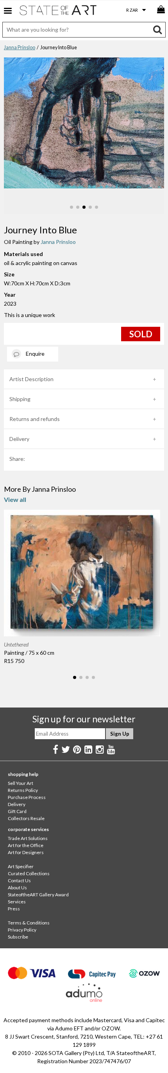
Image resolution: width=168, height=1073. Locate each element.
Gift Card (17, 811)
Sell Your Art (20, 783)
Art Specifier (21, 866)
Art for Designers (26, 852)
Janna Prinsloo (19, 47)
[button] (71, 207)
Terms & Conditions (29, 923)
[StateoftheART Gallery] (59, 11)
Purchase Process (27, 797)
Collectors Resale (26, 818)
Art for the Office (25, 845)
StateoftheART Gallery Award (38, 894)
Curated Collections (29, 873)
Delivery (19, 438)
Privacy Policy (22, 930)
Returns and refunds (34, 419)
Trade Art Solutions (28, 838)
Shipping (19, 399)
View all (15, 499)
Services (17, 902)
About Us (17, 887)
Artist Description (31, 379)
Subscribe (18, 937)
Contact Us (19, 880)
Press (14, 909)
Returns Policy (23, 790)
